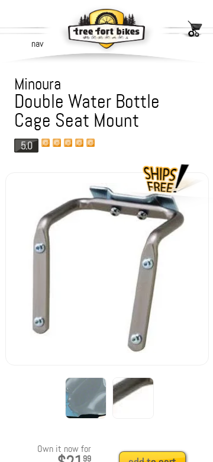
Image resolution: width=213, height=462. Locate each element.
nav (37, 43)
